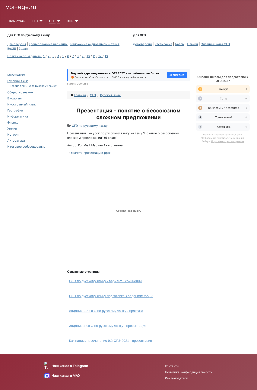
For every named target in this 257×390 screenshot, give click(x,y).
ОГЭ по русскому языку (90, 125)
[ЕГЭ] (40, 21)
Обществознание (20, 92)
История (13, 134)
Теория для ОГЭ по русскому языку (33, 85)
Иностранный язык (21, 104)
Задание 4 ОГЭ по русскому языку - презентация (107, 326)
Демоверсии (142, 44)
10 (88, 56)
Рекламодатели (176, 378)
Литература (16, 140)
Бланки (192, 44)
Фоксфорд (223, 126)
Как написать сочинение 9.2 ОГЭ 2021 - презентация (110, 341)
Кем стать (17, 21)
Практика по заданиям (24, 56)
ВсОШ (11, 48)
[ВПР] (75, 21)
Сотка (223, 98)
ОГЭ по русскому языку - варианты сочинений (105, 281)
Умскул (224, 89)
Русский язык (17, 81)
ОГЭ (52, 21)
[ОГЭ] (58, 21)
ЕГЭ (35, 21)
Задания (25, 48)
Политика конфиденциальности (189, 372)
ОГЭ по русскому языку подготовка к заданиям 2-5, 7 (111, 296)
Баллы (179, 44)
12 (100, 56)
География (15, 110)
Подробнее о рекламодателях (227, 141)
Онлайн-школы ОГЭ (215, 44)
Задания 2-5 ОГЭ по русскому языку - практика (106, 311)
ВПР (70, 21)
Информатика (17, 116)
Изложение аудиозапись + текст (94, 44)
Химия (12, 128)
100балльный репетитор (224, 107)
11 (94, 56)
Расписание (163, 44)
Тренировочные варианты (48, 44)
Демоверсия (16, 44)
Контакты (172, 366)
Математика (16, 75)
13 (106, 56)
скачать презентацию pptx (91, 153)
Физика (12, 122)
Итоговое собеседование (26, 146)
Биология (14, 98)
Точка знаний (223, 117)
